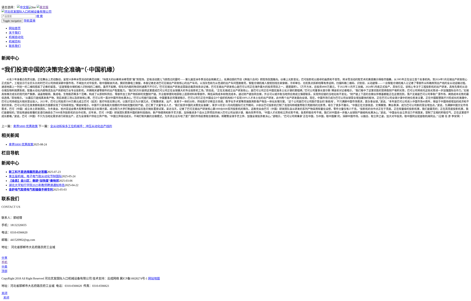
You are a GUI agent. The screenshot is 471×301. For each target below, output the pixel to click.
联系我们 (15, 45)
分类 (4, 266)
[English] (42, 7)
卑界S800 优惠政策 (25, 126)
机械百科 (15, 41)
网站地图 (154, 278)
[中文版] (23, 7)
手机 (4, 262)
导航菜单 (30, 20)
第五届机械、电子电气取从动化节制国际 (35, 176)
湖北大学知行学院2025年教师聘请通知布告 (37, 185)
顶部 (4, 271)
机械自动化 (16, 37)
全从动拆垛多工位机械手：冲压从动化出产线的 (81, 126)
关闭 (6, 297)
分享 (4, 257)
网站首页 (15, 28)
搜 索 (39, 16)
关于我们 (15, 32)
